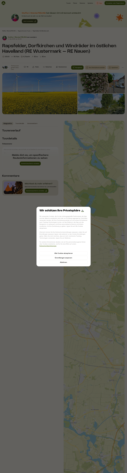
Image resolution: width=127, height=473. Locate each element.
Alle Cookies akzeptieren (63, 253)
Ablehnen (63, 262)
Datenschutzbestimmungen (47, 246)
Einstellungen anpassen (63, 258)
